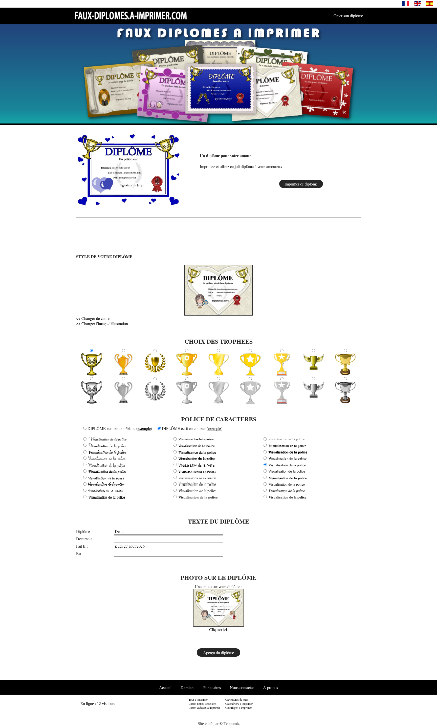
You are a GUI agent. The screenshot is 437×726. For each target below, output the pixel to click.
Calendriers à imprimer (239, 703)
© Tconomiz (229, 723)
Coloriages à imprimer (238, 708)
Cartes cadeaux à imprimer (204, 708)
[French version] (405, 3)
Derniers (187, 687)
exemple (144, 428)
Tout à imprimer (198, 699)
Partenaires (212, 687)
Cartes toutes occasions (202, 703)
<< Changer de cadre (93, 318)
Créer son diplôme (348, 15)
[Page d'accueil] (130, 15)
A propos (270, 687)
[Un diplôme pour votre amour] (128, 169)
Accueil (165, 687)
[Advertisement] (346, 169)
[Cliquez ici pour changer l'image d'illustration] (201, 300)
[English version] (417, 3)
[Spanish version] (429, 3)
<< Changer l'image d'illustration (102, 323)
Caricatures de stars (237, 699)
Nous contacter (242, 687)
